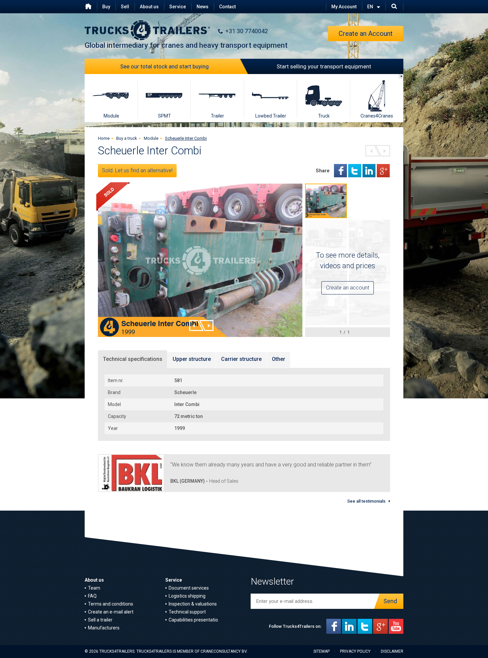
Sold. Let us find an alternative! (137, 170)
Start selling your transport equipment (324, 66)
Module (151, 138)
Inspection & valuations (193, 604)
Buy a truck (126, 138)
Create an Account (366, 34)
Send (390, 601)
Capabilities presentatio (193, 619)
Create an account (347, 288)
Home (104, 138)
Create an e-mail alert (110, 612)
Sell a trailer (100, 619)
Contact (227, 6)
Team (94, 588)
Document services (189, 588)
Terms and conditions (110, 604)
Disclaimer (392, 651)
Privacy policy (355, 651)
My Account (344, 6)
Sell (125, 6)
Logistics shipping (187, 596)
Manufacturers (104, 627)
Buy (106, 6)
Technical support (187, 612)
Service (177, 6)
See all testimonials (366, 501)
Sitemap (321, 651)
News (202, 6)
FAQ (92, 596)
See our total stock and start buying (164, 66)
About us (149, 6)
